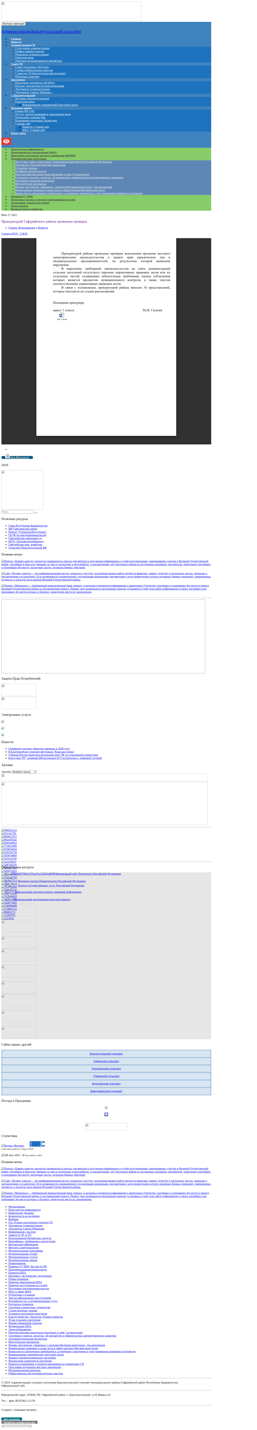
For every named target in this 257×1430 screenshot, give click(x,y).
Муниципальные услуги (23, 1257)
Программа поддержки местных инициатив (34, 1367)
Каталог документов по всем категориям (39, 85)
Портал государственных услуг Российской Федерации (51, 885)
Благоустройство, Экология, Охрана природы (35, 1316)
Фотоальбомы (16, 1206)
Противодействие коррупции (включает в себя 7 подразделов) (52, 174)
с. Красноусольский (23, 95)
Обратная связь (24, 57)
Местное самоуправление (23, 1247)
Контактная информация (23, 1244)
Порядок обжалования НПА (25, 1282)
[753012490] (9, 845)
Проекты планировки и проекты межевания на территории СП (46, 1364)
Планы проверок (18, 1279)
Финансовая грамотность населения (30, 1360)
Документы (18, 79)
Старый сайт (23, 123)
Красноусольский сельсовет (106, 1053)
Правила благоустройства (26, 209)
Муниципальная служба (22, 1253)
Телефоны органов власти (31, 171)
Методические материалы (30, 183)
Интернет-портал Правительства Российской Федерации (52, 881)
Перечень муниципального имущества (38, 60)
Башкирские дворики (21, 1212)
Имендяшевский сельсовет (106, 1091)
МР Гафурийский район (22, 528)
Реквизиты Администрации (32, 54)
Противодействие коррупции (29, 158)
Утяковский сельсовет (106, 1076)
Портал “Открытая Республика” (27, 531)
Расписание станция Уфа (30, 117)
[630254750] (9, 852)
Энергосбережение (19, 1329)
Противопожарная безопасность (27, 1269)
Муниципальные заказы (22, 1260)
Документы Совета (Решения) (26, 1228)
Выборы (13, 1219)
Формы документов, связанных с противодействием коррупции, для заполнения (63, 187)
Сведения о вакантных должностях (29, 1307)
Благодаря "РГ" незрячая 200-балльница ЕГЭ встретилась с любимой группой (55, 758)
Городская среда (25, 101)
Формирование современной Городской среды (50, 104)
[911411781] (8, 833)
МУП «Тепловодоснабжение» (26, 541)
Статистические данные (22, 1310)
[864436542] (9, 839)
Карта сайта (18, 133)
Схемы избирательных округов (34, 70)
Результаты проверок (20, 1304)
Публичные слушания (21, 1294)
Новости (43, 227)
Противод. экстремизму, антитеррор (30, 1275)
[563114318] (9, 858)
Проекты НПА (17, 1272)
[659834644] (9, 849)
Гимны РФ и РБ (24, 111)
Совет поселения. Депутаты (32, 67)
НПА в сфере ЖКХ (19, 1291)
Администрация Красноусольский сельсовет (41, 31)
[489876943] (9, 871)
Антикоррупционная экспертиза (34, 180)
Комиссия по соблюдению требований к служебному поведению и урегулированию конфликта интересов (78, 193)
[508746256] (9, 864)
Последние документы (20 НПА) (35, 82)
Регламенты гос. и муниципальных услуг (33, 1301)
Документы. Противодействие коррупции (40, 164)
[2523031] (7, 918)
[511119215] (8, 861)
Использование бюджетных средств (29, 1238)
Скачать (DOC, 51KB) (14, 233)
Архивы (6, 771)
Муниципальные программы (25, 1250)
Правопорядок (17, 1263)
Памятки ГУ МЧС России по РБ (27, 1266)
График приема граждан (29, 51)
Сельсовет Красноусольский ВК (27, 547)
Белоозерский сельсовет (106, 1083)
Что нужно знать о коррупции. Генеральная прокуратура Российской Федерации (63, 161)
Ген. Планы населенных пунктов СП (30, 1222)
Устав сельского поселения (24, 1319)
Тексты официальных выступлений (29, 1297)
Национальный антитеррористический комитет (42, 899)
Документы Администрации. (32, 89)
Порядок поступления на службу (28, 1285)
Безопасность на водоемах (24, 1216)
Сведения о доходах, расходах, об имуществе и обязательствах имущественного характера (69, 177)
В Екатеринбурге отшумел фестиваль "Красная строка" (41, 751)
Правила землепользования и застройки (32, 1357)
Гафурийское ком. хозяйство (25, 544)
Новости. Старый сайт (35, 126)
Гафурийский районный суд (25, 538)
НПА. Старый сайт (33, 130)
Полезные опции (21, 108)
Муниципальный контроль (24, 1370)
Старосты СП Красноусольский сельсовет (40, 73)
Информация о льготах (22, 1231)
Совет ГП (17, 64)
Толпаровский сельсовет (106, 1068)
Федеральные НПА (19, 1326)
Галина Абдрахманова (21, 227)
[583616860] (9, 855)
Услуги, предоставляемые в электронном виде (43, 114)
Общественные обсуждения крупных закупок (35, 1373)
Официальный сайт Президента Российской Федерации (87, 873)
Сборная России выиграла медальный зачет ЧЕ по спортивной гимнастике (53, 754)
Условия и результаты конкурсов (27, 1313)
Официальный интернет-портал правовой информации (48, 891)
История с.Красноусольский (32, 98)
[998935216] (9, 830)
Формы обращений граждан (25, 1323)
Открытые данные (26, 168)
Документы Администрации (25, 1225)
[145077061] (9, 902)
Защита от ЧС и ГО (19, 1234)
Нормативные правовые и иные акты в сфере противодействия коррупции (60, 190)
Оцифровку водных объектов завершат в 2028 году (39, 748)
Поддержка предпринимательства (28, 1288)
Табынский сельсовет (106, 1061)
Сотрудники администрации (32, 48)
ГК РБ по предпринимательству (27, 535)
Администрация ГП (23, 45)
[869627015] (9, 836)
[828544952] (9, 842)
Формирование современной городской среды (36, 1354)
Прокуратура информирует (24, 1209)
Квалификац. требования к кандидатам (31, 1241)
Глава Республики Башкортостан (28, 525)
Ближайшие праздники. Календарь (36, 120)
